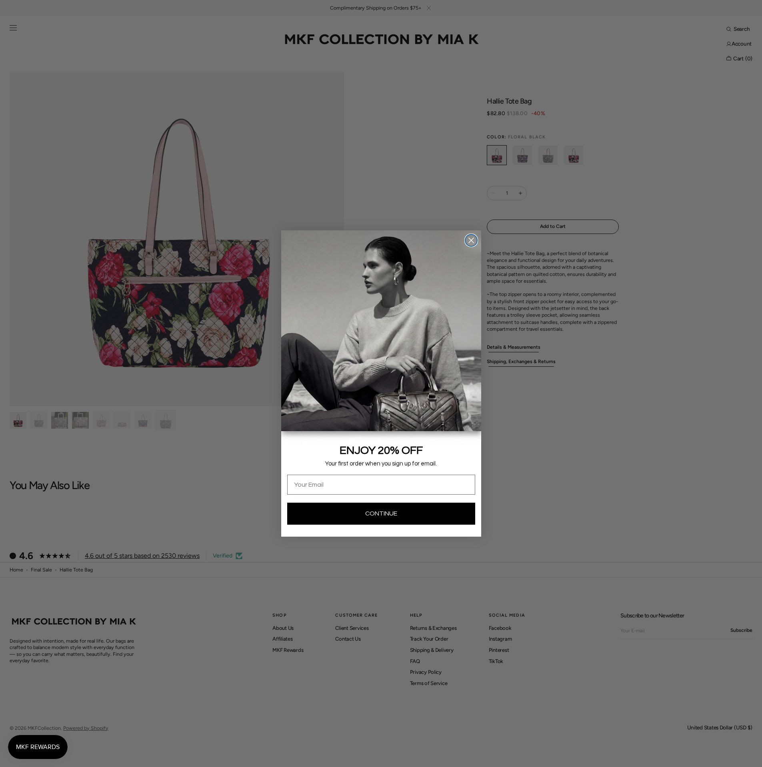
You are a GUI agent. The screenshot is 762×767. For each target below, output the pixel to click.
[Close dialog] (471, 240)
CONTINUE (381, 513)
